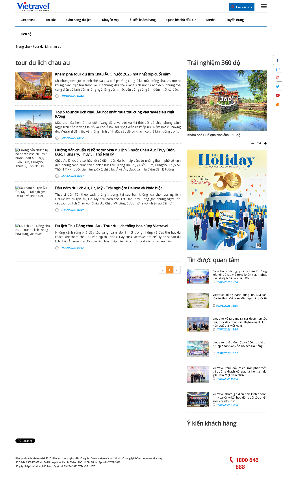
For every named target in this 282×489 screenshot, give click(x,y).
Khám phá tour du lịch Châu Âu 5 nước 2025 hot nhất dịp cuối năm (113, 74)
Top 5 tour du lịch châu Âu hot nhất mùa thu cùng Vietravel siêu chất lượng (114, 114)
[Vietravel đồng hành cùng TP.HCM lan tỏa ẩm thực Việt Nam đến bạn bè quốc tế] (198, 300)
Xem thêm (257, 143)
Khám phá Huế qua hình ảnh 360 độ (213, 135)
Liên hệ (26, 34)
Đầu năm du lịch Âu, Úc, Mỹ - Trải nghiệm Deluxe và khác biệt (108, 187)
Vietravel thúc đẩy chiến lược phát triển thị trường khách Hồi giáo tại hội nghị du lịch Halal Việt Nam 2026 (240, 371)
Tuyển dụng (235, 19)
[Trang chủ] (33, 6)
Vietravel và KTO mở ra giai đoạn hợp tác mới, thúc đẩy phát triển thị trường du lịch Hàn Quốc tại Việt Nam (240, 322)
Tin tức (50, 19)
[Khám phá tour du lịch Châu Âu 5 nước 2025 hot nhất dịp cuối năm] (33, 86)
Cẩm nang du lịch (78, 19)
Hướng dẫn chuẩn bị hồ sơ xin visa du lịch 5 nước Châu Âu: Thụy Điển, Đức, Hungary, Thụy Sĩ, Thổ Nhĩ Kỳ (115, 152)
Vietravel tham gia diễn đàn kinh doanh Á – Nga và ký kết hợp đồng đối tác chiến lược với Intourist (240, 397)
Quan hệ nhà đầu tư (181, 19)
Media (210, 19)
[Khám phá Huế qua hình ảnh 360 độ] (226, 106)
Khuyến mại (110, 19)
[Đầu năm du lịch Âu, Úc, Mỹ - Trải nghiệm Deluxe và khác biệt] (33, 200)
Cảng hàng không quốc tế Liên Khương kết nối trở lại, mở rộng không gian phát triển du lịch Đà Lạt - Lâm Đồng (240, 274)
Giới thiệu (28, 19)
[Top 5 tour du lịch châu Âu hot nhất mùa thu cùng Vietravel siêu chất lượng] (33, 124)
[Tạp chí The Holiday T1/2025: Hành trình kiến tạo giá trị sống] (227, 200)
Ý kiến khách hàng (143, 19)
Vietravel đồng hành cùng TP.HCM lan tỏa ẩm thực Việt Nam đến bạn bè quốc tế (240, 296)
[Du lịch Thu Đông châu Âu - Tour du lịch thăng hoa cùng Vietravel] (33, 238)
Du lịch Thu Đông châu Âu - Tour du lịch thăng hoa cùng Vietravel (111, 225)
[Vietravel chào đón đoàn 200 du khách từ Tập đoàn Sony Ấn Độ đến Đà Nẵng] (198, 349)
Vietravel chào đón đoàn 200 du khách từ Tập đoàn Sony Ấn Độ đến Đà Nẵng (240, 344)
